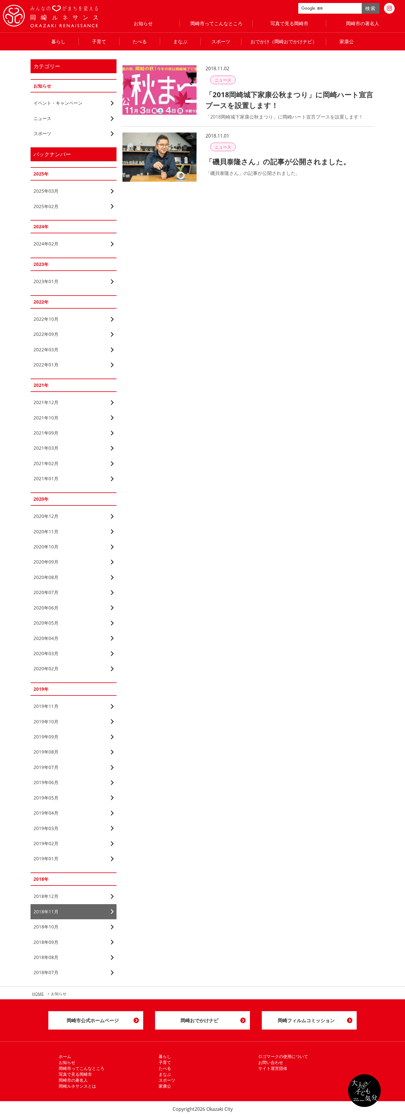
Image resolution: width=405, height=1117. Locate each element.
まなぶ (180, 41)
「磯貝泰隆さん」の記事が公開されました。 (277, 161)
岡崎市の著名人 (362, 23)
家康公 (346, 41)
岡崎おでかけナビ (200, 1020)
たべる (140, 41)
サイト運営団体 (272, 1068)
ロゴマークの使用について (283, 1056)
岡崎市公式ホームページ (93, 1020)
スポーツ (220, 41)
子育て (99, 41)
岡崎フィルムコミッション (306, 1020)
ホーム (65, 1056)
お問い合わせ (270, 1062)
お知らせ (143, 23)
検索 (370, 8)
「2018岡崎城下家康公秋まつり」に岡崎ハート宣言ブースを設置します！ (289, 100)
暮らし (58, 41)
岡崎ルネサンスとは (77, 1086)
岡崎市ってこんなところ (216, 23)
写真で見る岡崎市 (289, 23)
